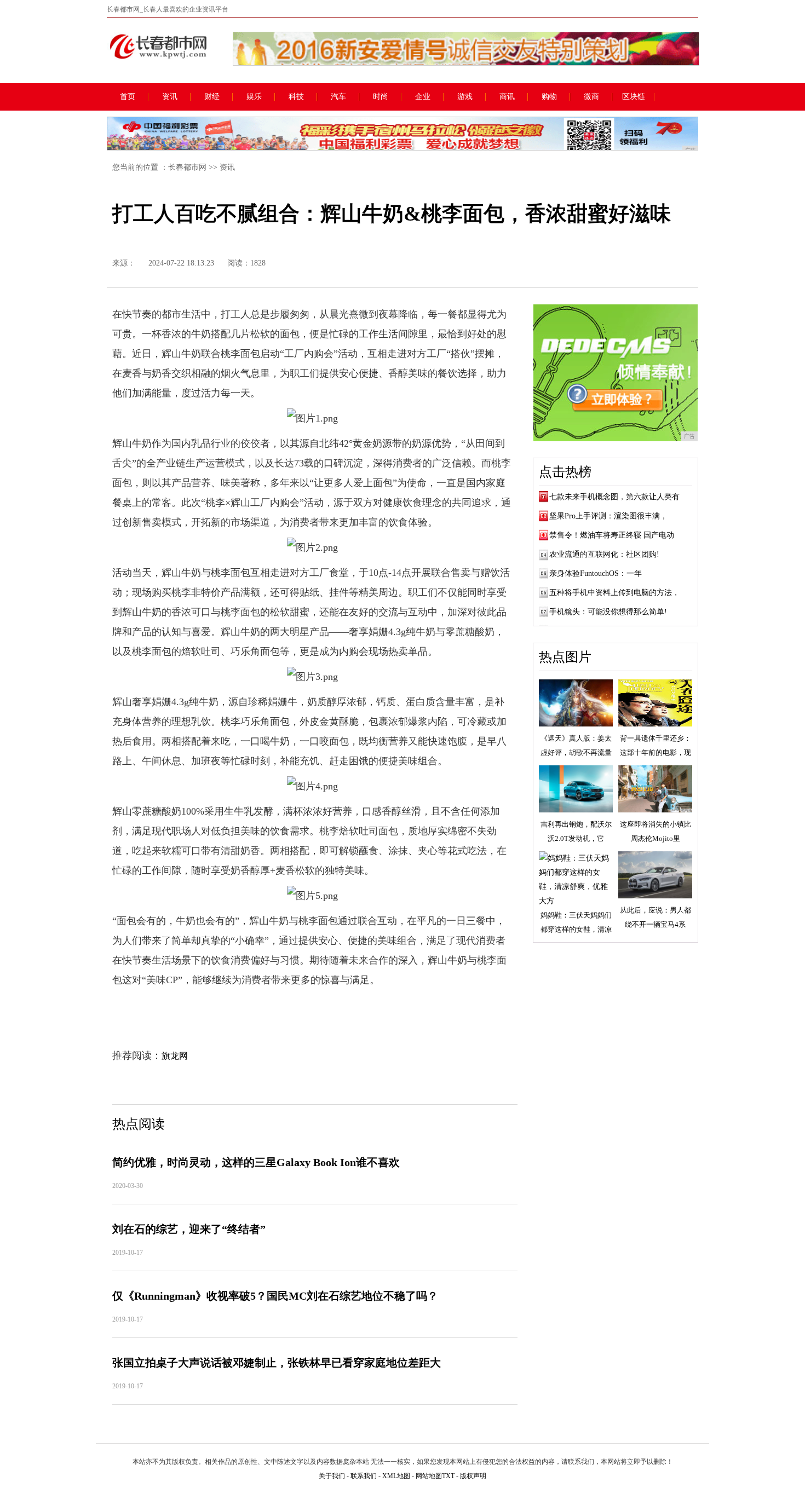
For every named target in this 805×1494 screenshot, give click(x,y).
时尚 (380, 97)
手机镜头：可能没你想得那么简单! (608, 612)
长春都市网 (187, 167)
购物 (549, 97)
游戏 (465, 97)
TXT (448, 1476)
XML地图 (396, 1476)
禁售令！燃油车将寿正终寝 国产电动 (611, 535)
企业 (422, 97)
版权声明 (473, 1476)
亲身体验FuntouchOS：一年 (595, 573)
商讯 (507, 97)
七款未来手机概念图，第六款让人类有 (614, 497)
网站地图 (429, 1476)
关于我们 (332, 1476)
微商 (591, 97)
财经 (212, 97)
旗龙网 (175, 1055)
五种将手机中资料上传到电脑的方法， (614, 593)
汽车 (338, 97)
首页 (127, 97)
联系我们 (363, 1476)
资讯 (169, 97)
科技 (296, 97)
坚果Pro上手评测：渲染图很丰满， (608, 516)
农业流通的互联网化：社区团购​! (604, 554)
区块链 (633, 97)
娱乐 (254, 97)
